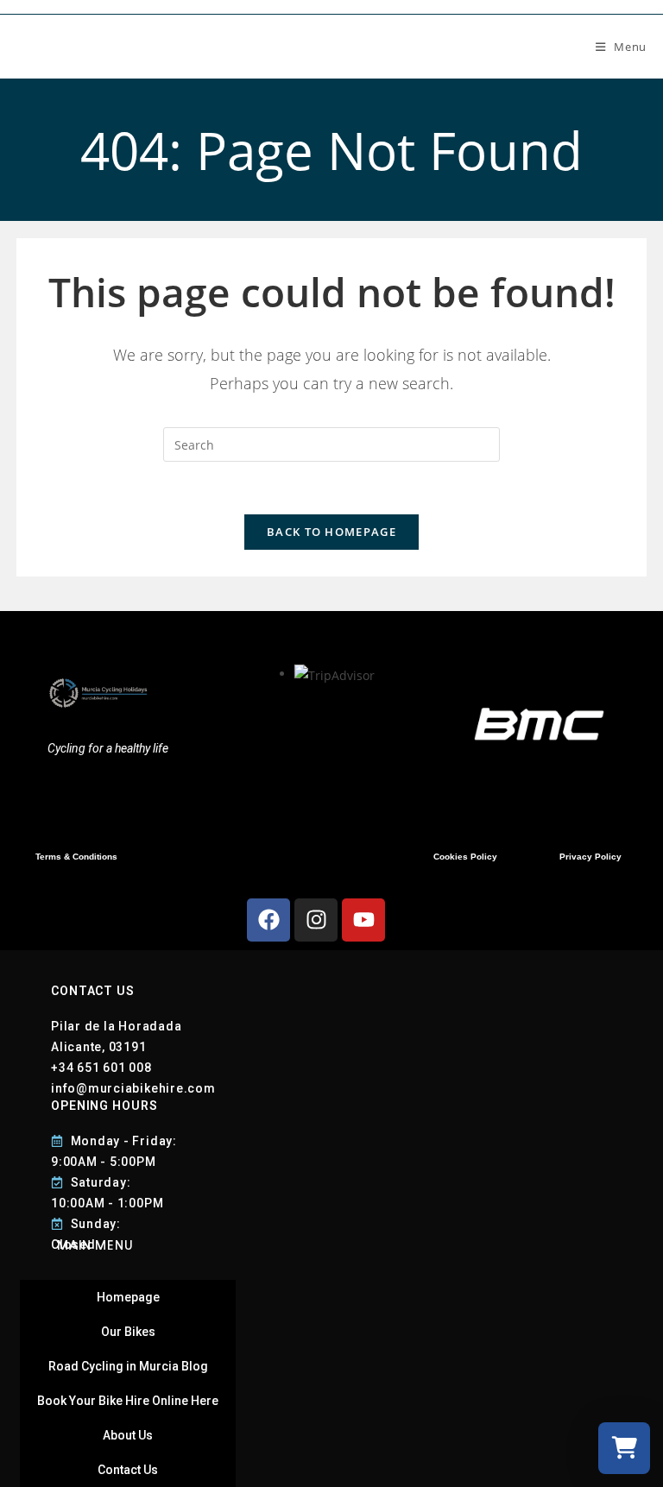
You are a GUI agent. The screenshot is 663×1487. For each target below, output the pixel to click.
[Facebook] (268, 920)
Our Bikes (128, 1332)
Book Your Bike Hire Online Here (127, 1401)
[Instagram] (316, 920)
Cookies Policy (465, 856)
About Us (128, 1435)
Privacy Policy (590, 856)
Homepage (128, 1297)
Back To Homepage (331, 531)
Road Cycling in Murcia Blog (128, 1366)
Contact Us (128, 1470)
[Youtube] (363, 920)
